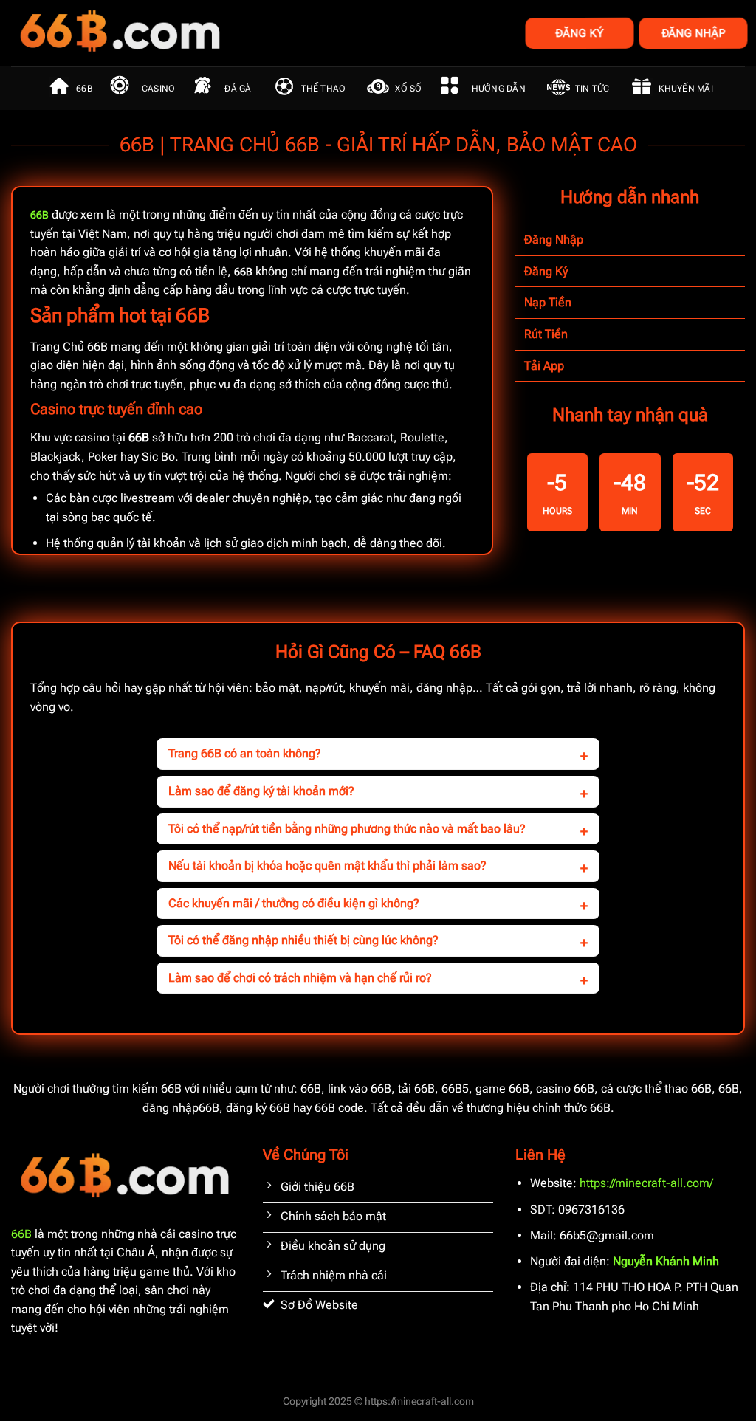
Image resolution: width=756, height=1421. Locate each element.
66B (84, 88)
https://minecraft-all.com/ (646, 1183)
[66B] (194, 33)
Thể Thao (323, 88)
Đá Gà (237, 88)
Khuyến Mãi (685, 88)
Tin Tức (592, 88)
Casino (158, 88)
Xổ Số (408, 88)
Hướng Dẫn (499, 88)
